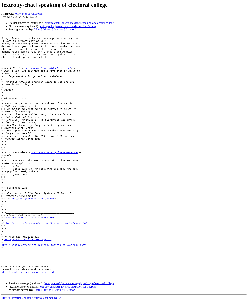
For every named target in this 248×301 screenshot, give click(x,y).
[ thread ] (48, 29)
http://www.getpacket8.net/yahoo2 (32, 198)
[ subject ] (59, 29)
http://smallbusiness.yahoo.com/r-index (29, 272)
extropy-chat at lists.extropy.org (30, 217)
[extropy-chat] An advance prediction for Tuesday (67, 26)
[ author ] (71, 29)
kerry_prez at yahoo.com (29, 13)
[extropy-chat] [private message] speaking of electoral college (79, 22)
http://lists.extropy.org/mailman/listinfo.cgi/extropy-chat (45, 223)
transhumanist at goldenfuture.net (47, 68)
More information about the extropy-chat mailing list (31, 297)
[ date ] (38, 29)
